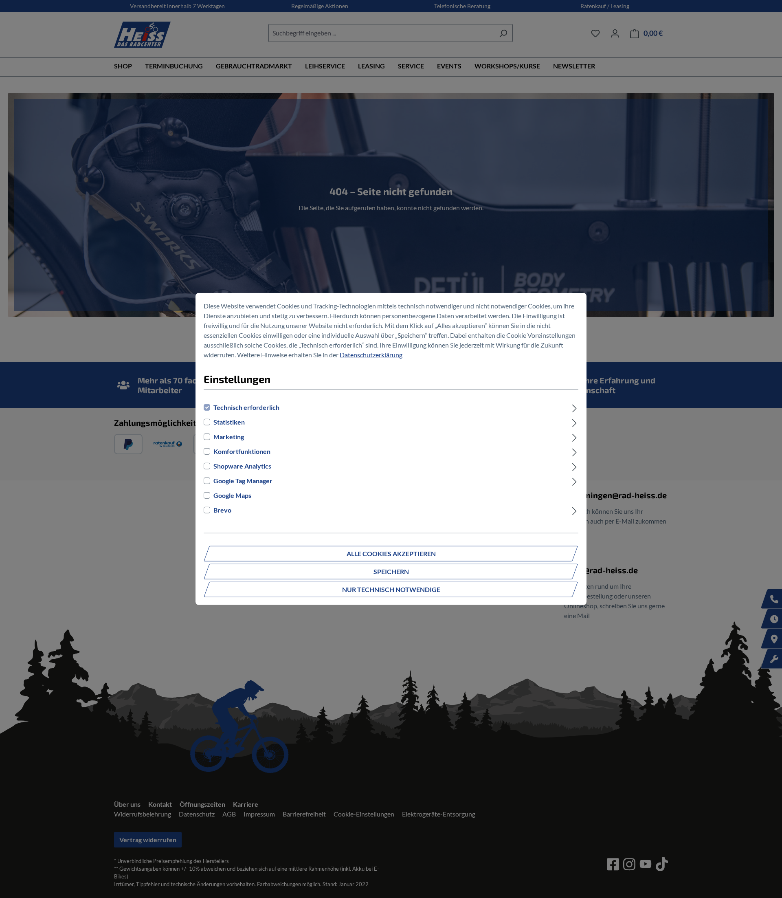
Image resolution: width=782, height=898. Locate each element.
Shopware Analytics (242, 466)
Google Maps (232, 495)
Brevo (222, 510)
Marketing (228, 436)
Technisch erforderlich (246, 407)
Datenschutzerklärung (371, 355)
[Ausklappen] (574, 407)
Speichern (391, 571)
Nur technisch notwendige (391, 589)
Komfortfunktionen (241, 451)
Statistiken (229, 422)
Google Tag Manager (242, 480)
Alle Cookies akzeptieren (391, 553)
